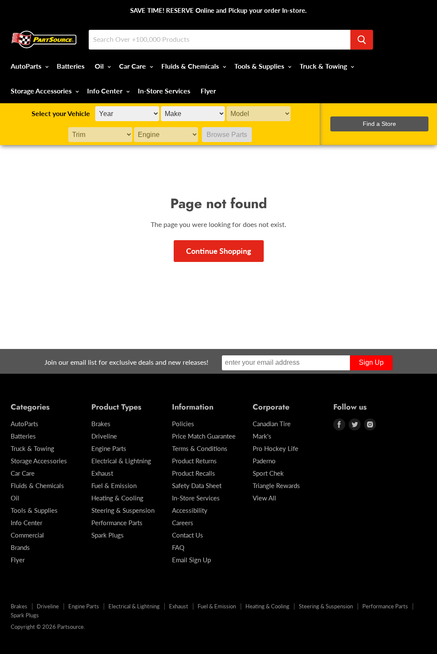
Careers (182, 522)
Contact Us (187, 535)
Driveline (104, 436)
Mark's (262, 436)
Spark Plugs (107, 535)
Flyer (208, 91)
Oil (100, 66)
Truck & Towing (324, 66)
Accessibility (189, 510)
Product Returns (194, 461)
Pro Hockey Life (275, 448)
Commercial (27, 535)
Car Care (133, 66)
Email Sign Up (191, 560)
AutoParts (27, 66)
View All (264, 498)
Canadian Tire (272, 423)
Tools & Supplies (260, 66)
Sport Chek (268, 473)
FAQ (178, 547)
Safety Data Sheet (196, 485)
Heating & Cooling (117, 498)
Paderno (264, 461)
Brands (20, 547)
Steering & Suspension (122, 510)
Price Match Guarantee (204, 436)
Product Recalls (193, 473)
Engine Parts (108, 448)
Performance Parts (117, 522)
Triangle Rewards (276, 485)
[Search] (361, 39)
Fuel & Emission (114, 485)
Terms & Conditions (199, 448)
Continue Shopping (218, 251)
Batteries (70, 66)
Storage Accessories (42, 91)
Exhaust (102, 473)
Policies (183, 423)
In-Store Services (164, 91)
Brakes (101, 423)
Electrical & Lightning (121, 461)
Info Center (105, 91)
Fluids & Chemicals (191, 66)
